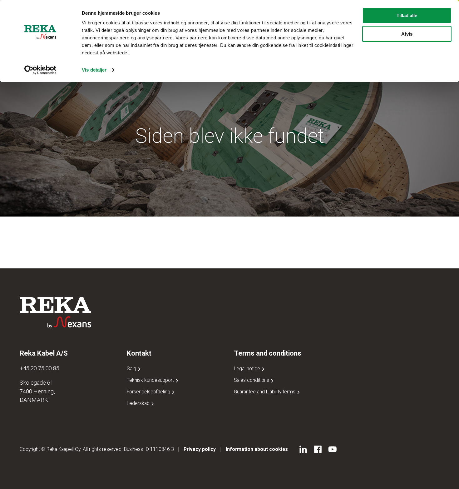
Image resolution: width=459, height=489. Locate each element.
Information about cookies (257, 449)
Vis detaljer (94, 69)
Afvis (406, 34)
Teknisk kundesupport (151, 380)
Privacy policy (200, 449)
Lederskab (139, 403)
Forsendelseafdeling (149, 392)
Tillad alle (407, 15)
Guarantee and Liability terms (265, 392)
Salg (132, 369)
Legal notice (247, 369)
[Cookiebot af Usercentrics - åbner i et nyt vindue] (40, 70)
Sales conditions (252, 380)
